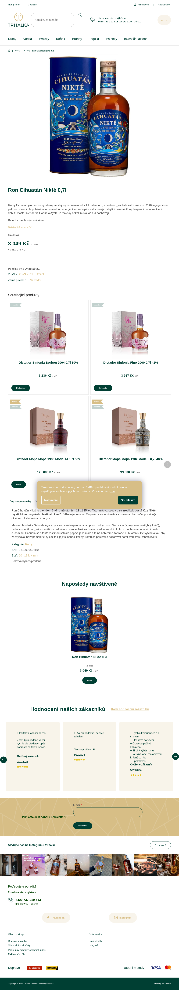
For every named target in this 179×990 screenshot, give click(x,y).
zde (112, 491)
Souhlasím (128, 500)
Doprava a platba (17, 941)
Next (175, 756)
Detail (18, 484)
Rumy (29, 544)
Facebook (59, 917)
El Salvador (34, 280)
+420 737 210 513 (108, 21)
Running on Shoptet (162, 984)
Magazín (32, 4)
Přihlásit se (82, 826)
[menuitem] (12, 38)
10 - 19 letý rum (28, 555)
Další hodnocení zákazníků (130, 709)
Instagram (125, 917)
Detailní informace (18, 227)
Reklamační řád (17, 954)
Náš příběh (14, 4)
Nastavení (51, 500)
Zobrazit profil (160, 845)
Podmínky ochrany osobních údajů (27, 949)
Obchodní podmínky (19, 945)
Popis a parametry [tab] (20, 501)
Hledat (79, 14)
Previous (3, 760)
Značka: (31, 274)
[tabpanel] (89, 640)
